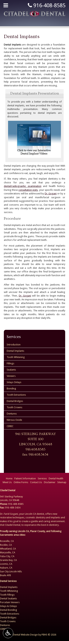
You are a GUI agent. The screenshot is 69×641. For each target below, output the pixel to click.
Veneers (11, 376)
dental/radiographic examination (22, 186)
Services (14, 337)
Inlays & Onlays (8, 606)
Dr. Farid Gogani (9, 513)
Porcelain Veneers (10, 602)
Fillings (10, 363)
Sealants (11, 369)
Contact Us (36, 482)
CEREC (10, 426)
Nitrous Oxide (14, 419)
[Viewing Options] (8, 633)
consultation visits (28, 189)
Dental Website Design (25, 634)
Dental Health (56, 478)
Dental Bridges (15, 401)
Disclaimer (49, 482)
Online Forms (21, 482)
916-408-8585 (49, 5)
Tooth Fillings (7, 594)
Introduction (14, 344)
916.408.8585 (35, 449)
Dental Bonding (8, 609)
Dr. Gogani (51, 193)
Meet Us (7, 482)
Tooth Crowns (14, 407)
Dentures (12, 413)
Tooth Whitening (16, 357)
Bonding (11, 388)
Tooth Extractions (16, 394)
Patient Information (25, 478)
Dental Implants (15, 350)
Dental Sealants (8, 598)
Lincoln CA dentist (34, 513)
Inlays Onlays (14, 382)
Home (9, 478)
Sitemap (61, 482)
